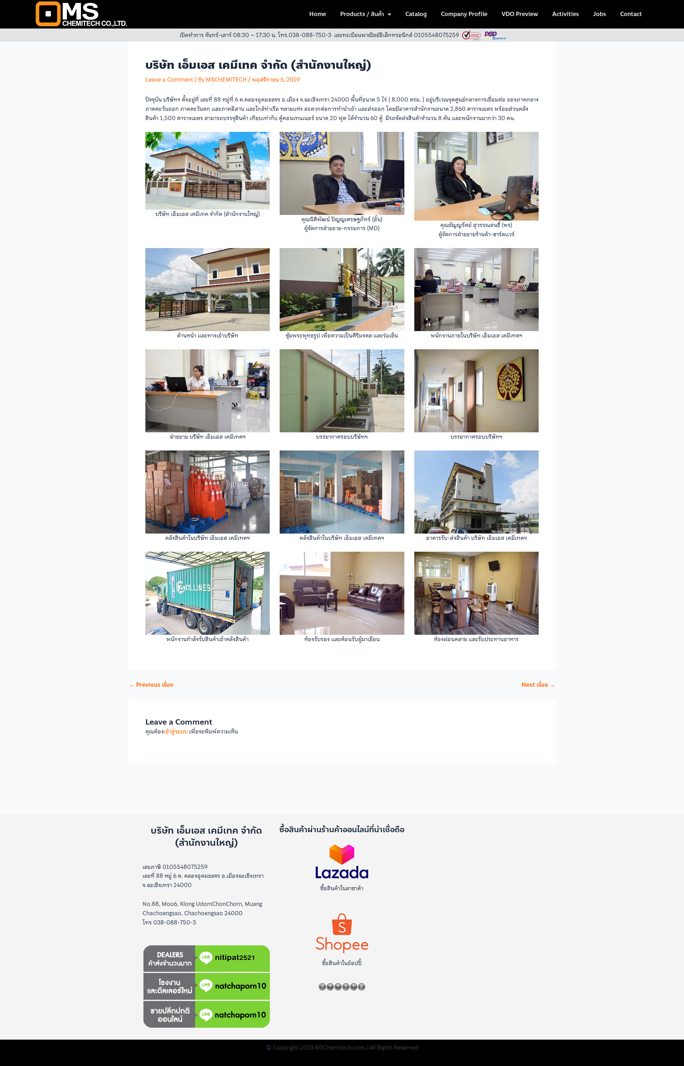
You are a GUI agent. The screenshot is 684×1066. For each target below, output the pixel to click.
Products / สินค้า (362, 14)
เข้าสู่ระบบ (176, 731)
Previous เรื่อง (151, 685)
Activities (565, 14)
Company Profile (464, 14)
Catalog (416, 14)
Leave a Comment (169, 79)
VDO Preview (520, 14)
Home (317, 14)
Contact (631, 14)
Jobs (599, 14)
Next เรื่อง (538, 685)
